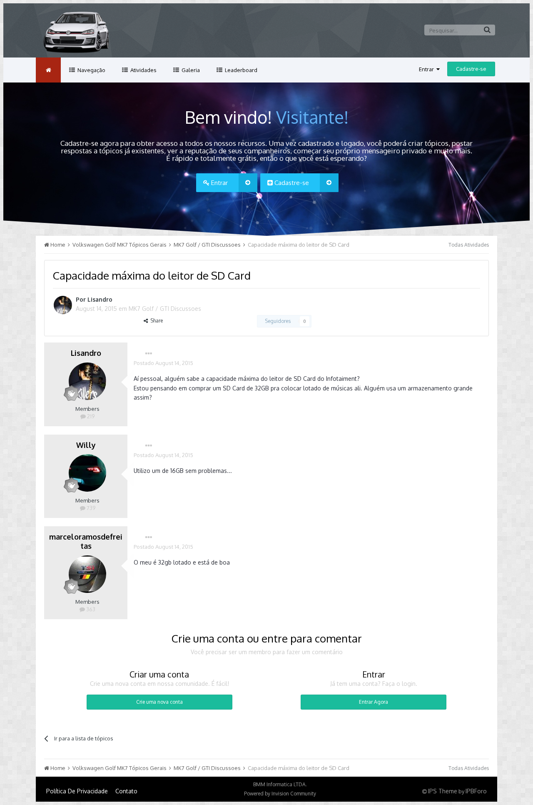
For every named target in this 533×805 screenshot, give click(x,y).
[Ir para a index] (48, 70)
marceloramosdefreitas (85, 541)
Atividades (143, 70)
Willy (86, 445)
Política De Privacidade (77, 791)
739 (90, 508)
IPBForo (476, 791)
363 (90, 609)
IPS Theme (442, 791)
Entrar (427, 69)
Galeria (190, 70)
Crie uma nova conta (159, 702)
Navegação (90, 70)
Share (155, 321)
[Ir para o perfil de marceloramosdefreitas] (87, 574)
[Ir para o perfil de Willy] (87, 473)
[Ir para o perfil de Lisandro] (63, 305)
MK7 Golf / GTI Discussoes (165, 308)
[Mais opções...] (148, 354)
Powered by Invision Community (280, 793)
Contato (126, 791)
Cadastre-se (471, 68)
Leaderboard (240, 70)
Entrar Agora (373, 702)
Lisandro (99, 299)
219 (90, 416)
